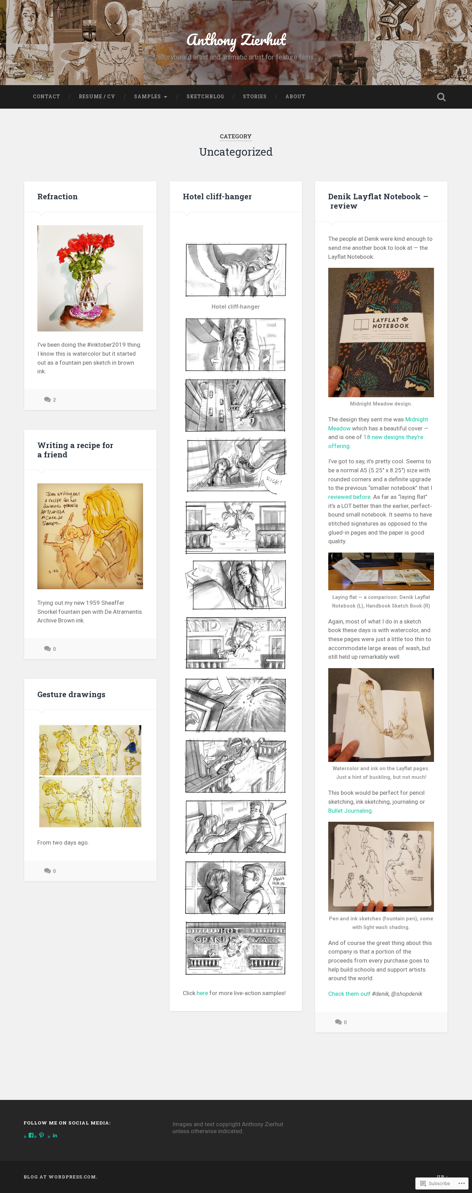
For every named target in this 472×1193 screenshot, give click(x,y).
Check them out (348, 993)
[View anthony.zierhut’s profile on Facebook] (31, 1135)
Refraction (57, 196)
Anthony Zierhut (236, 39)
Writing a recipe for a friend (75, 449)
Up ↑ (443, 1177)
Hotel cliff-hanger (217, 196)
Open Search (442, 97)
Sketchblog (205, 96)
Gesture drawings (71, 694)
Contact (46, 96)
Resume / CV (97, 96)
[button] (236, 278)
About (295, 96)
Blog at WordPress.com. (60, 1177)
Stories (255, 96)
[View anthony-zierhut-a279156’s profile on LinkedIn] (55, 1135)
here (202, 993)
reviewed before (349, 496)
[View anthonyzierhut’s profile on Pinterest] (41, 1135)
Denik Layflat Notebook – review (378, 201)
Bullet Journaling (350, 810)
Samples (147, 96)
